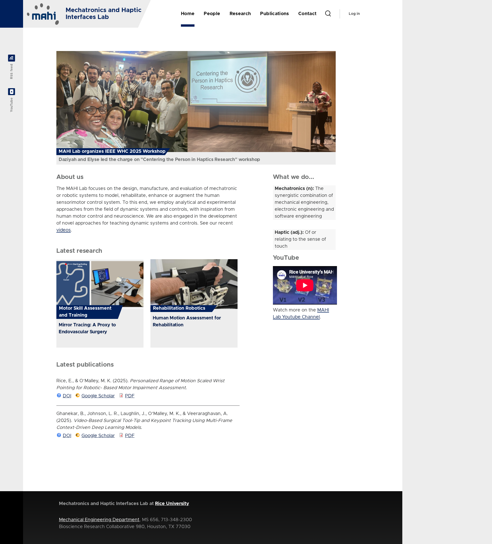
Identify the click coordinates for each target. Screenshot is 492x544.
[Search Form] (328, 14)
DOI (67, 396)
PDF (130, 396)
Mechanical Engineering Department (99, 520)
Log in (354, 14)
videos (63, 230)
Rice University (172, 503)
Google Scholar (98, 396)
